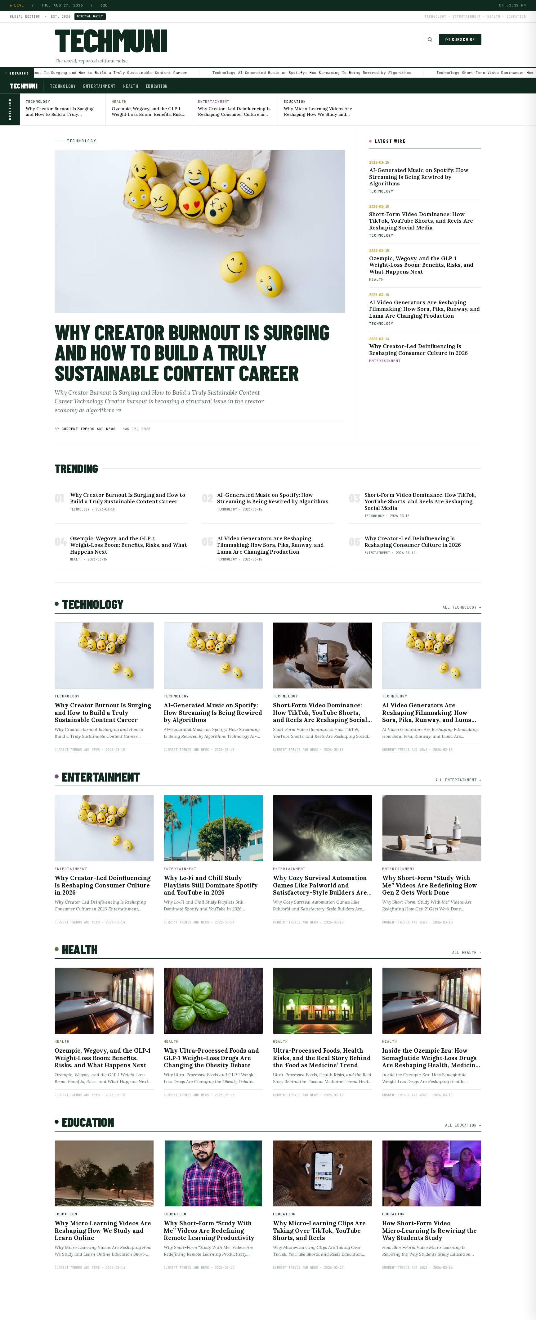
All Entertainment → (458, 780)
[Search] (430, 39)
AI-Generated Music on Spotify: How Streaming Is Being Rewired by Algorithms (299, 72)
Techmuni (111, 39)
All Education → (463, 1125)
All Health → (466, 952)
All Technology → (462, 607)
